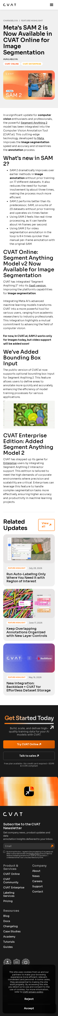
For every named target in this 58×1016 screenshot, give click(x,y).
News (36, 876)
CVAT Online (11, 874)
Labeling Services (9, 894)
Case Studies (12, 931)
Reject (29, 999)
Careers (37, 881)
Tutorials (9, 941)
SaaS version (37, 285)
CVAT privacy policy (33, 992)
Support (37, 886)
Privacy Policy (34, 854)
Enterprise (10, 463)
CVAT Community (10, 881)
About (36, 871)
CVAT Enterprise (13, 887)
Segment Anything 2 (34, 122)
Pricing (8, 901)
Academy (9, 936)
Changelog (10, 20)
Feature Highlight (32, 20)
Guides (8, 947)
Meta (40, 138)
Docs (6, 921)
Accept (29, 1008)
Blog (6, 916)
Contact (37, 891)
